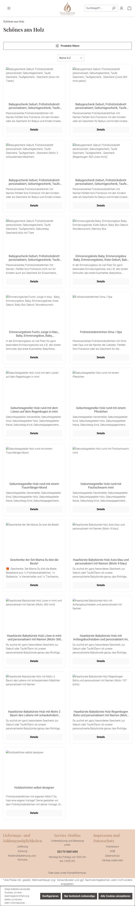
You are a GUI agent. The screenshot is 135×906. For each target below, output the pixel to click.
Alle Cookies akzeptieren (115, 896)
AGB (112, 851)
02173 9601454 (67, 851)
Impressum (112, 846)
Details (34, 129)
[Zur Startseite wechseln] (67, 8)
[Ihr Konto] (121, 8)
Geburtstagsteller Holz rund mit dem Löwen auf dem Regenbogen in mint (34, 409)
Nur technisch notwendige (79, 896)
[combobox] (97, 8)
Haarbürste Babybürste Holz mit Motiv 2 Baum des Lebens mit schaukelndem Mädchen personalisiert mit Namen (34, 713)
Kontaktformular (76, 872)
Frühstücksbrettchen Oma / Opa (101, 332)
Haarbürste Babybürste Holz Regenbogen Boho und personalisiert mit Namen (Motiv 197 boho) (100, 713)
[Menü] (9, 8)
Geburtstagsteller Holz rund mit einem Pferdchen (101, 409)
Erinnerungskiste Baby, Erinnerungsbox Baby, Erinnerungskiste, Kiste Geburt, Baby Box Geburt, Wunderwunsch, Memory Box (100, 258)
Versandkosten (65, 880)
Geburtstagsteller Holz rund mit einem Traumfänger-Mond (34, 485)
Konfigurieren (50, 896)
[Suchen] (114, 8)
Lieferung (22, 846)
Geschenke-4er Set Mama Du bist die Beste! (34, 561)
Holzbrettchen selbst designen (34, 787)
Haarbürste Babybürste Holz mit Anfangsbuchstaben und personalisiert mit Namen (101, 637)
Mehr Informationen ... (16, 903)
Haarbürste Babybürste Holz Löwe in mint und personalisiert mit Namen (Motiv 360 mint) (34, 637)
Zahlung (22, 851)
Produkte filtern (69, 45)
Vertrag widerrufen (112, 860)
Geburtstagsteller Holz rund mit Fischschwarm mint (101, 485)
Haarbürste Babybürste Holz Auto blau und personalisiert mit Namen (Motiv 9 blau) (101, 561)
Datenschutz (112, 855)
